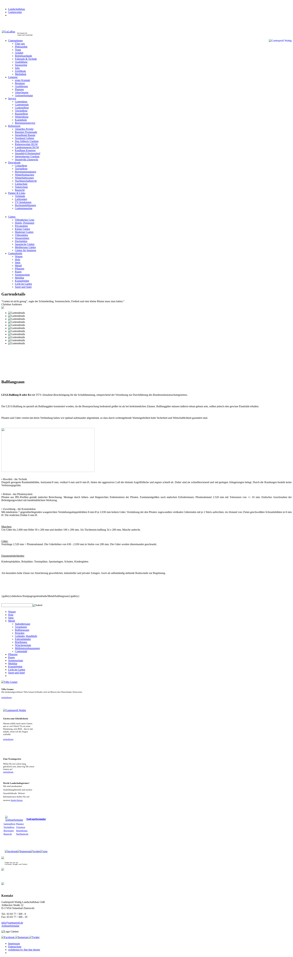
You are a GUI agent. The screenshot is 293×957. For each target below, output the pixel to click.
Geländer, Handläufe (26, 636)
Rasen (11, 657)
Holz (10, 614)
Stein (11, 617)
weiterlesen (6, 697)
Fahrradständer (23, 639)
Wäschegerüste (23, 645)
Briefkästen (21, 642)
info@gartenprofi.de (12, 922)
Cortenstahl (21, 651)
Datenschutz (14, 946)
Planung (20, 823)
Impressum (14, 943)
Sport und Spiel (16, 672)
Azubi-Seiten (17, 800)
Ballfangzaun (22, 630)
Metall (11, 620)
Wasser (12, 611)
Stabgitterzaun (22, 623)
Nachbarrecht (22, 834)
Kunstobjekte (15, 666)
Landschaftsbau (16, 9)
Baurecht (8, 834)
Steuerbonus (21, 830)
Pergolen (19, 633)
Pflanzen (12, 654)
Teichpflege (9, 827)
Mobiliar (12, 663)
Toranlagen (21, 626)
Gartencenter (15, 12)
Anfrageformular (36, 819)
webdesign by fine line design (24, 949)
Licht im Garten (16, 669)
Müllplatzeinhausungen (27, 648)
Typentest (20, 827)
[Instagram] (24, 851)
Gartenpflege (9, 823)
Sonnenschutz (15, 660)
